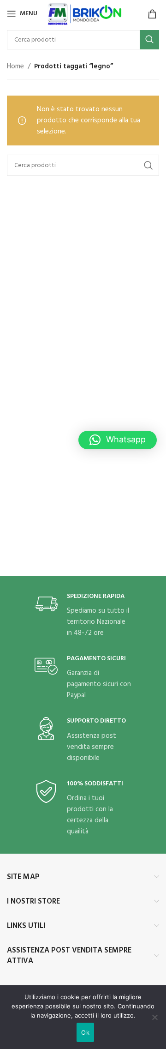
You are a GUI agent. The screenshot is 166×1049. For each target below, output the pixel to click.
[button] (117, 440)
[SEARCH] (149, 39)
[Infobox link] (83, 615)
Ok (85, 1032)
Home (15, 66)
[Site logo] (85, 13)
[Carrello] (152, 14)
